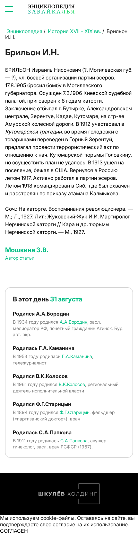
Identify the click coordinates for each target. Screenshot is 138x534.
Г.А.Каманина (77, 356)
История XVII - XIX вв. (74, 31)
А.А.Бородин (73, 322)
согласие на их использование (90, 524)
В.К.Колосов (72, 384)
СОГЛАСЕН (14, 531)
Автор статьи (19, 258)
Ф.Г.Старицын (75, 412)
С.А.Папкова (74, 440)
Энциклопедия (24, 31)
